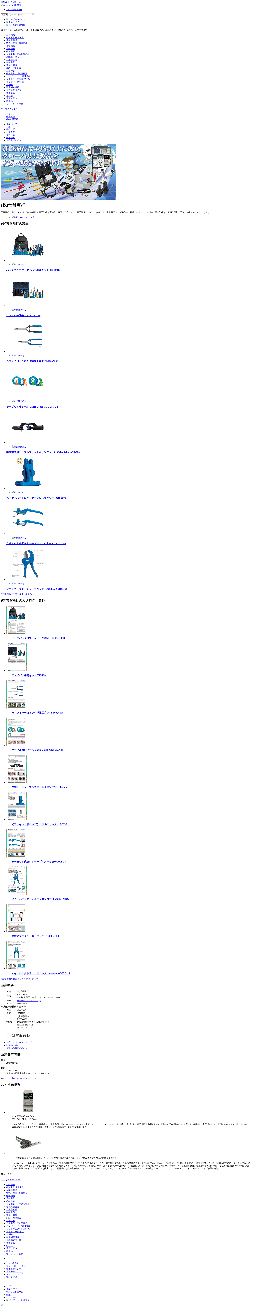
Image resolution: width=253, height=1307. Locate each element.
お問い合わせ (12, 1263)
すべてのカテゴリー (10, 109)
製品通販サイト (13, 140)
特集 (8, 1295)
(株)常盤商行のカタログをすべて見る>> (19, 979)
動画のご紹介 (12, 1045)
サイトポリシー (13, 1269)
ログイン (10, 1286)
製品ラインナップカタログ (19, 1042)
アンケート (11, 1297)
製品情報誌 (11, 1277)
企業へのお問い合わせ (16, 1048)
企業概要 (10, 137)
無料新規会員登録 (14, 1292)
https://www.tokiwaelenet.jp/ (29, 1001)
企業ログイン (12, 1289)
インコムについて (14, 1274)
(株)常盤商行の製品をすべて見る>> (17, 594)
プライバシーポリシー (16, 1266)
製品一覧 (10, 129)
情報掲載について (14, 1271)
